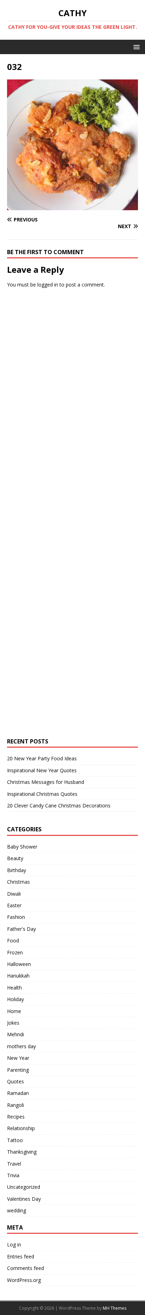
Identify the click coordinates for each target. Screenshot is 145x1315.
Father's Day (21, 929)
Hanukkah (18, 975)
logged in (47, 284)
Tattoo (15, 1140)
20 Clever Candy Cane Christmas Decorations (59, 805)
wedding (16, 1210)
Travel (14, 1163)
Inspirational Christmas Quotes (42, 794)
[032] (72, 205)
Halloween (19, 964)
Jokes (13, 1022)
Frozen (15, 952)
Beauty (15, 858)
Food (13, 940)
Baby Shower (22, 846)
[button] (135, 46)
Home (14, 1011)
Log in (14, 1244)
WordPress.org (24, 1280)
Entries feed (20, 1256)
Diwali (14, 893)
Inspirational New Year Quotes (42, 770)
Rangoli (15, 1105)
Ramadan (18, 1093)
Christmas (18, 881)
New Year (18, 1058)
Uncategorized (23, 1187)
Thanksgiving (22, 1151)
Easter (14, 905)
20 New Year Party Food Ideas (42, 758)
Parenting (18, 1069)
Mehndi (15, 1034)
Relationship (21, 1128)
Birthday (16, 870)
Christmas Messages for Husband (45, 782)
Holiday (15, 999)
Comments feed (25, 1268)
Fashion (16, 917)
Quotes (15, 1081)
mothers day (21, 1046)
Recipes (16, 1116)
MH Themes (114, 1308)
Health (14, 987)
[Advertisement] (60, 401)
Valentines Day (24, 1198)
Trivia (13, 1175)
